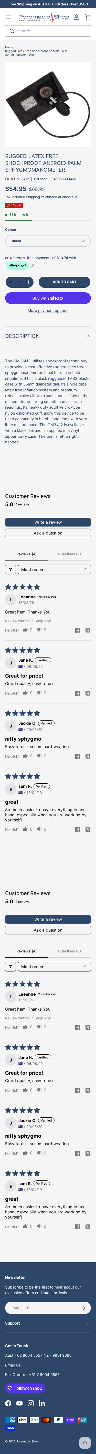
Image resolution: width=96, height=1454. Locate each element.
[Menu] (8, 17)
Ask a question (48, 533)
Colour (10, 229)
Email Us (13, 1365)
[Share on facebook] (77, 630)
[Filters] (10, 569)
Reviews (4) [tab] (26, 554)
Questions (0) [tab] (69, 554)
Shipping (33, 197)
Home (9, 47)
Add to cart (65, 282)
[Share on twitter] (88, 631)
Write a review (48, 522)
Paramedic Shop (27, 1441)
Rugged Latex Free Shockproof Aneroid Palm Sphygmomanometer (36, 52)
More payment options (48, 310)
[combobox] (48, 31)
